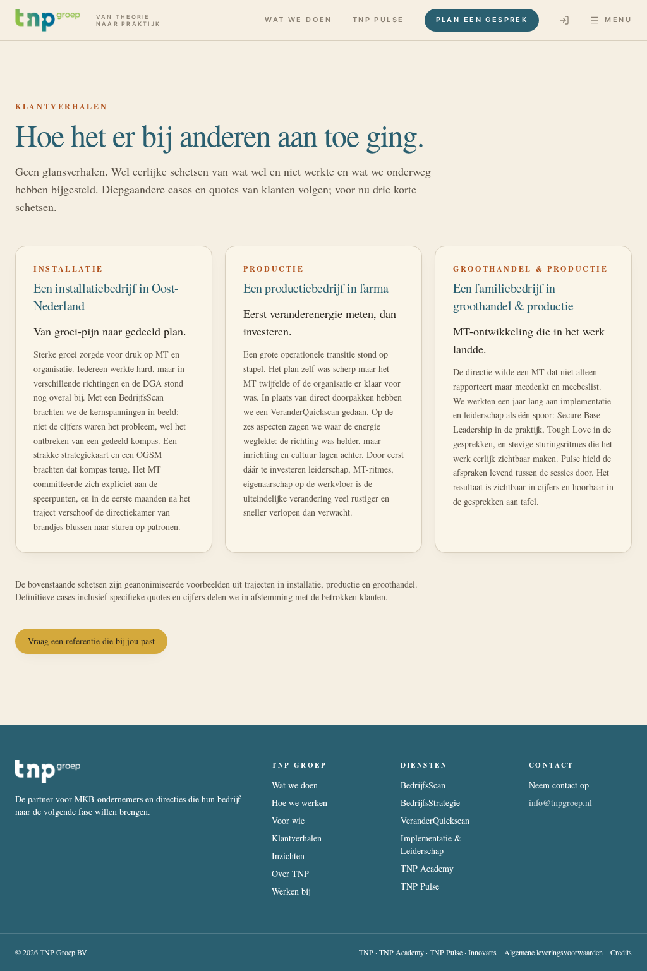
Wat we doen (298, 19)
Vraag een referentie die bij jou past (91, 641)
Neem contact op (559, 785)
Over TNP (290, 873)
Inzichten (288, 856)
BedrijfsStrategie (430, 803)
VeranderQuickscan (435, 820)
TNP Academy (427, 868)
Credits (621, 952)
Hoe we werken (299, 803)
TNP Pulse (378, 19)
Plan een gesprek (482, 19)
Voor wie (288, 820)
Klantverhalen (297, 838)
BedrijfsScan (423, 785)
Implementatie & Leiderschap (431, 844)
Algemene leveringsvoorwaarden (553, 952)
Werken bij (291, 891)
